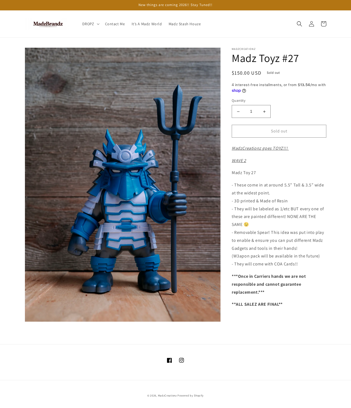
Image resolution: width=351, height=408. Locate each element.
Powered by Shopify (190, 395)
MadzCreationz (167, 395)
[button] (90, 24)
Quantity (238, 100)
